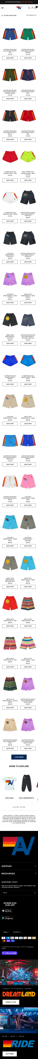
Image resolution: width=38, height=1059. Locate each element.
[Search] (29, 7)
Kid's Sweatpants (26, 798)
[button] (11, 1002)
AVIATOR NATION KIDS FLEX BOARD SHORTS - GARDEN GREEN (10, 92)
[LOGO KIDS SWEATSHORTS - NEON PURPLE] (10, 279)
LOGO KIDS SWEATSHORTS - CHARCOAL (10, 255)
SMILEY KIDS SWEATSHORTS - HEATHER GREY (10, 580)
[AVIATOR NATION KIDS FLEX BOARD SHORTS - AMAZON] (28, 34)
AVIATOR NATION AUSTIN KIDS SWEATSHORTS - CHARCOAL (28, 255)
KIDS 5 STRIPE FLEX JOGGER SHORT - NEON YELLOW (28, 173)
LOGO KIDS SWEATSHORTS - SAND (10, 417)
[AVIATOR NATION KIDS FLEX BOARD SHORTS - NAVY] (28, 75)
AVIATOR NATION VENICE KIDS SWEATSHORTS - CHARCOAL (28, 214)
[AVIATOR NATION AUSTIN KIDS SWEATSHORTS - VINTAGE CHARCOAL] (28, 320)
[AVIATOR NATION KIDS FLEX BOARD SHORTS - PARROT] (28, 441)
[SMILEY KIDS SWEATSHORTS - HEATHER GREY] (10, 563)
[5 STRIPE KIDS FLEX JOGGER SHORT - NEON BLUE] (28, 360)
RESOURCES (8, 873)
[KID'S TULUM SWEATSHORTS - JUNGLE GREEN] (10, 684)
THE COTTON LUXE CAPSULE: (19, 1)
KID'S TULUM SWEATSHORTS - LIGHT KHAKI (28, 660)
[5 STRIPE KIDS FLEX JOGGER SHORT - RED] (10, 157)
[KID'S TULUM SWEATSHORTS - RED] (28, 604)
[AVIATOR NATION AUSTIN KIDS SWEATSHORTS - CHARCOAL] (28, 238)
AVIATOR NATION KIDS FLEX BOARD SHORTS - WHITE (10, 498)
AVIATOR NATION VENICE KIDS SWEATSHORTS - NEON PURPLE (28, 701)
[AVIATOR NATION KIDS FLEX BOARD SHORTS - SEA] (10, 34)
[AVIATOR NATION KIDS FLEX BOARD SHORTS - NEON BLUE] (10, 441)
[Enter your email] (34, 892)
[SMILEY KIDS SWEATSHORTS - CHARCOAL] (10, 320)
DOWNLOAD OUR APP (10, 904)
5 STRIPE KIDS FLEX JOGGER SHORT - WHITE (10, 213)
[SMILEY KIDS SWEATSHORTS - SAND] (28, 401)
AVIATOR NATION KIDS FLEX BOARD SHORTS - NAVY (28, 92)
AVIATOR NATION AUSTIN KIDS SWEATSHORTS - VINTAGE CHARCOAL (28, 336)
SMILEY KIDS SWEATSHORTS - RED (10, 619)
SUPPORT (7, 866)
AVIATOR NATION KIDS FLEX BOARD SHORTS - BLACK (10, 132)
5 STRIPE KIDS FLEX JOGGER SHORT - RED (10, 172)
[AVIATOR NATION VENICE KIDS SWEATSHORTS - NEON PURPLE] (28, 684)
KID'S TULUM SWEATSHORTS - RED (27, 619)
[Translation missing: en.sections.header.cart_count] (35, 7)
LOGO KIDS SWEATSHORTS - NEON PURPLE (10, 296)
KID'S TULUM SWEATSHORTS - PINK (10, 659)
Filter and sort (10, 15)
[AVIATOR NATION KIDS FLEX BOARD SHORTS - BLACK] (10, 116)
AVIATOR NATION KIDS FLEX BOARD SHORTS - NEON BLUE (10, 457)
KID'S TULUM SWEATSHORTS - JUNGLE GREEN (10, 701)
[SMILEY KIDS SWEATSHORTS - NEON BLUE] (28, 563)
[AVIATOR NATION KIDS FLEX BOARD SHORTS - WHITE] (10, 481)
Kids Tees (9, 798)
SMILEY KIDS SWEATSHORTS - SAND (28, 417)
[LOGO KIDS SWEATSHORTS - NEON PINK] (28, 481)
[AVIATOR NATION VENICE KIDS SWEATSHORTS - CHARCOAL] (28, 197)
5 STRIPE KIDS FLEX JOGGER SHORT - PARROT (10, 377)
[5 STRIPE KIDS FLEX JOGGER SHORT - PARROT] (10, 360)
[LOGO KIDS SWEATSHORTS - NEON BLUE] (10, 522)
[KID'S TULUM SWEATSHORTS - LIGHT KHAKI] (28, 643)
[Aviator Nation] (19, 983)
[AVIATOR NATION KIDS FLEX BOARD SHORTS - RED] (28, 116)
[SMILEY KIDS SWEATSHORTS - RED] (10, 604)
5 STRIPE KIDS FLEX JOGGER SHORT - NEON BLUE (28, 377)
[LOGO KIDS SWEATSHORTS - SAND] (10, 401)
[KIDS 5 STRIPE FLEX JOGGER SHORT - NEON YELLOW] (28, 157)
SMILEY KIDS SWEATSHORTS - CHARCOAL (10, 336)
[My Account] (32, 7)
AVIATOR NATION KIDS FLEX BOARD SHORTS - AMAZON (28, 51)
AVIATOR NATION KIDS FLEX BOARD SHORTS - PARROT (28, 457)
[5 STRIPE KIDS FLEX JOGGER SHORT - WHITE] (10, 197)
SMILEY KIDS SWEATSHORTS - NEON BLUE (28, 580)
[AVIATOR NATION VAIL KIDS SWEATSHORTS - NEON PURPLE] (28, 725)
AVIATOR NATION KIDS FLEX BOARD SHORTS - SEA (10, 51)
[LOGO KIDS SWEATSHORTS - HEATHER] (28, 522)
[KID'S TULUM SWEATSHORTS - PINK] (10, 643)
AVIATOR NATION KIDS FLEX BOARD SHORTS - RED (28, 132)
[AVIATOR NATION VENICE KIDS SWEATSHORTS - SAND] (10, 725)
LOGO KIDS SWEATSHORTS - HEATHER (28, 539)
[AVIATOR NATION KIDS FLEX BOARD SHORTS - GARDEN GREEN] (10, 75)
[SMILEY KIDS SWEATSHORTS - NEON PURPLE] (28, 279)
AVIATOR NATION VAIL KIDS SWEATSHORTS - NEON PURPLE (27, 741)
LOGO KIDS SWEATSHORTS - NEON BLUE (10, 539)
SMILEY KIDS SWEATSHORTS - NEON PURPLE (28, 296)
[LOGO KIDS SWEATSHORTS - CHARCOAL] (10, 238)
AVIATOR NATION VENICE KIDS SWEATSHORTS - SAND (10, 741)
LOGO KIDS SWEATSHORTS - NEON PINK (28, 498)
